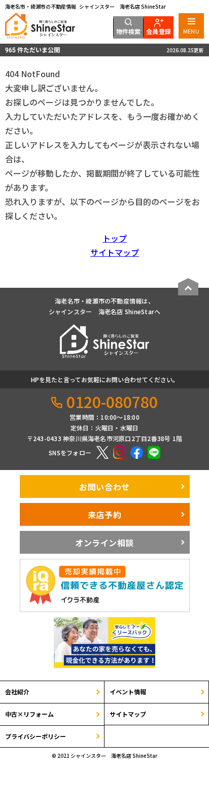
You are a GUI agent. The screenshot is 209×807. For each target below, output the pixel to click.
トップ (114, 238)
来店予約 (104, 515)
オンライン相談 (104, 542)
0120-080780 (112, 401)
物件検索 (128, 31)
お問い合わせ (104, 487)
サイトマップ (114, 252)
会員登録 (158, 31)
